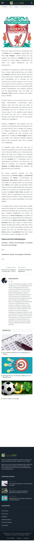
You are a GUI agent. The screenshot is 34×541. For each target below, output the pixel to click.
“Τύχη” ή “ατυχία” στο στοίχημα (11, 398)
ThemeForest (8, 535)
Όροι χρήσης (5, 525)
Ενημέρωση (4, 516)
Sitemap (27, 535)
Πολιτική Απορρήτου (7, 522)
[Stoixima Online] (17, 2)
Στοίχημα (19, 538)
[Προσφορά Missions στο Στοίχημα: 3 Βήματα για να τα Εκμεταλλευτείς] (17, 365)
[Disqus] (17, 423)
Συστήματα (26, 538)
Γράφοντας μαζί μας (6, 519)
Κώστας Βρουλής (13, 278)
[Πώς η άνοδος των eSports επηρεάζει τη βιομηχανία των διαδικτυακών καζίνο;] (5, 490)
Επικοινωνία (5, 513)
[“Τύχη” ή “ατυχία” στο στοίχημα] (17, 388)
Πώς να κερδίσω (11, 538)
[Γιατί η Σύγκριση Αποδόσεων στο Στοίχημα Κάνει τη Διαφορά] (17, 342)
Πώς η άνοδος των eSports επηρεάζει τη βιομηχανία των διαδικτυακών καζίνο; (18, 491)
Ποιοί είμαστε (5, 510)
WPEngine (22, 535)
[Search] (31, 3)
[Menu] (3, 3)
